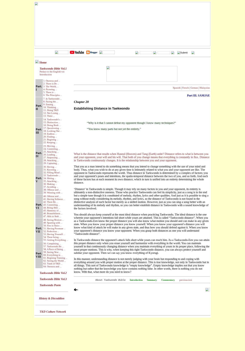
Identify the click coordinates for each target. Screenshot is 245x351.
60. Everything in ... (53, 255)
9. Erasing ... (49, 104)
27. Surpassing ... (51, 157)
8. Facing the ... (50, 101)
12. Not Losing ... (51, 113)
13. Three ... (49, 116)
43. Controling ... (51, 204)
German (194, 87)
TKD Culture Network (53, 311)
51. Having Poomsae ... (54, 228)
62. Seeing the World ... (54, 260)
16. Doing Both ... (52, 125)
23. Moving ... (50, 146)
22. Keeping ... (50, 142)
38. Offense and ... (52, 189)
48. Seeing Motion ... (53, 220)
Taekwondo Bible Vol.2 (53, 272)
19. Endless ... (50, 133)
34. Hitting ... (49, 178)
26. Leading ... (50, 154)
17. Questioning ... (52, 128)
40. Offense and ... (52, 196)
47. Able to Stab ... (52, 216)
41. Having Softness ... (54, 199)
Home (43, 62)
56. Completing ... (52, 243)
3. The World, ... (51, 86)
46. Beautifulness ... (52, 213)
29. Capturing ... (51, 163)
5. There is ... (49, 92)
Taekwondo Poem (50, 285)
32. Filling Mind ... (52, 172)
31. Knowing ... (50, 169)
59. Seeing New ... (52, 252)
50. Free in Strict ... (52, 225)
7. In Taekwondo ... (52, 98)
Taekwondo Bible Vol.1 (53, 68)
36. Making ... (50, 184)
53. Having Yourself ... (54, 234)
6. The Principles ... (52, 95)
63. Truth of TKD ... (52, 263)
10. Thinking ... (50, 107)
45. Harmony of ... (52, 210)
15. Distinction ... (51, 122)
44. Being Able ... (51, 207)
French (185, 87)
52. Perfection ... (51, 231)
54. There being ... (52, 237)
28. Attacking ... (51, 160)
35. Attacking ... (51, 181)
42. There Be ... (50, 202)
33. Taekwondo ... (51, 175)
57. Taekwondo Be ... (53, 246)
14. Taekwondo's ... (52, 119)
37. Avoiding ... (50, 187)
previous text (185, 280)
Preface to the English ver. (52, 71)
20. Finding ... (50, 136)
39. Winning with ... (52, 192)
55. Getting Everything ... (55, 240)
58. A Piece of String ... (54, 249)
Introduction (46, 74)
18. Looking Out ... (52, 131)
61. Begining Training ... (55, 258)
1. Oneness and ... (51, 80)
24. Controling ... (51, 149)
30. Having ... (49, 166)
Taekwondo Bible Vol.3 (53, 279)
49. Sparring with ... (52, 222)
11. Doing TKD (50, 110)
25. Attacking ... (51, 151)
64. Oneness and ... (52, 266)
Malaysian (205, 87)
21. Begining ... (50, 139)
